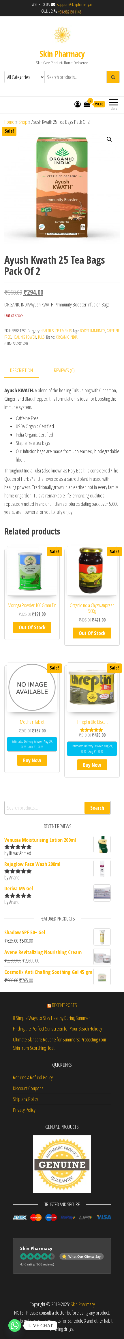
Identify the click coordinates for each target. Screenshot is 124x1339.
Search (97, 807)
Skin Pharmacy (62, 53)
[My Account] (77, 104)
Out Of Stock (32, 627)
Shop (22, 121)
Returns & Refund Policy (33, 1077)
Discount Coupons (28, 1088)
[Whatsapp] (14, 1325)
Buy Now (32, 760)
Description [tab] (21, 370)
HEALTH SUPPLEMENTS (56, 330)
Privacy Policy (24, 1109)
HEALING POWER (24, 337)
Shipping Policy (25, 1098)
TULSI (41, 337)
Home (9, 121)
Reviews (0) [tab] (64, 370)
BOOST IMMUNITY (92, 330)
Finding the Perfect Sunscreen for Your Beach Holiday (57, 1028)
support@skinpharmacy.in (74, 4)
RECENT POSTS (64, 1005)
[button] (109, 139)
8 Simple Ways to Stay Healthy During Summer (51, 1017)
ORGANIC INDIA (67, 337)
